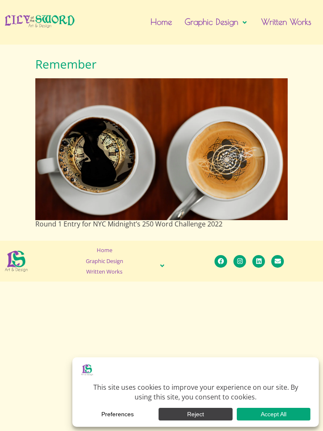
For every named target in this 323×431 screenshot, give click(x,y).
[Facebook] (220, 261)
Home (161, 22)
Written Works (286, 22)
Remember (65, 64)
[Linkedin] (258, 261)
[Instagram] (239, 261)
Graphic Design (211, 22)
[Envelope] (277, 261)
